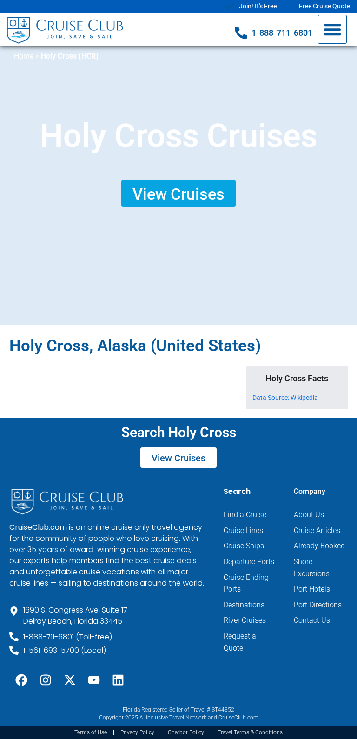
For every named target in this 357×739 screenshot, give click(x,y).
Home (23, 56)
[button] (332, 29)
